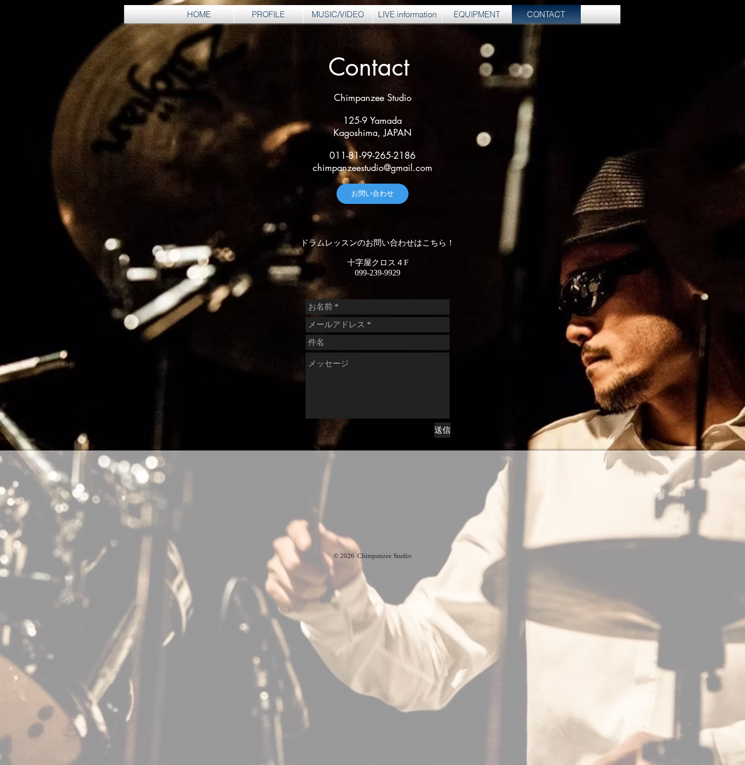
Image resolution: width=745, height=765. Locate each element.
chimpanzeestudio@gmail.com (372, 167)
